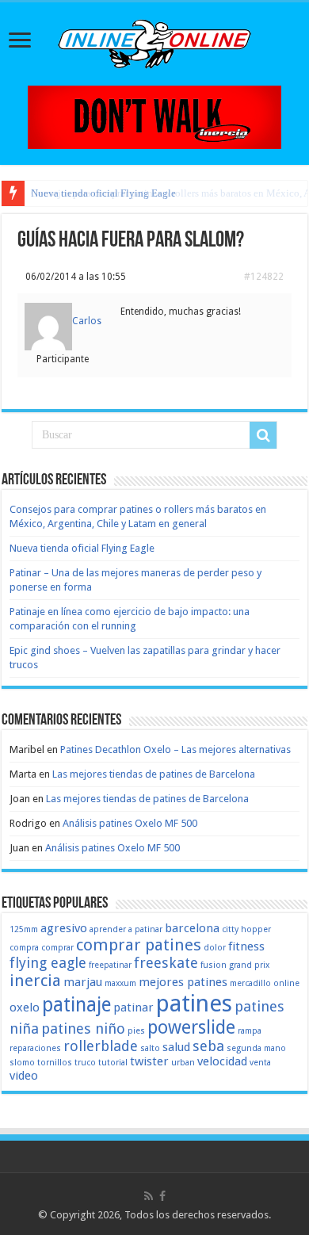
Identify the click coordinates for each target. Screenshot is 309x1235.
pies (136, 1031)
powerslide (191, 1027)
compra (24, 947)
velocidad (222, 1061)
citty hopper (246, 929)
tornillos (54, 1062)
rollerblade (100, 1046)
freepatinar (110, 965)
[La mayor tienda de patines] (154, 116)
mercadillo (250, 983)
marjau (82, 982)
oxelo (25, 1007)
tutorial (113, 1062)
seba (208, 1046)
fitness (246, 946)
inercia (35, 980)
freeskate (166, 962)
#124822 (264, 276)
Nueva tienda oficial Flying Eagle (103, 193)
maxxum (120, 983)
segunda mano (256, 1048)
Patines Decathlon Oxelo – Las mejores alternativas (175, 749)
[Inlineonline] (154, 41)
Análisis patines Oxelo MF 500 (130, 823)
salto (150, 1048)
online (286, 983)
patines (194, 1003)
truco (85, 1062)
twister (149, 1061)
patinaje (76, 1004)
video (24, 1076)
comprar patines (138, 944)
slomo (22, 1062)
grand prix (249, 965)
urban (183, 1062)
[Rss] (148, 1196)
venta (260, 1062)
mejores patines (183, 982)
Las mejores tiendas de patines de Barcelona (153, 774)
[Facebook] (162, 1196)
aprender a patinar (126, 929)
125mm (24, 929)
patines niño (83, 1028)
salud (176, 1047)
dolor (215, 947)
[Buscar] (263, 435)
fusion (213, 965)
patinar (133, 1007)
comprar (57, 947)
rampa (249, 1031)
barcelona (192, 928)
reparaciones (35, 1048)
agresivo (63, 928)
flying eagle (48, 962)
